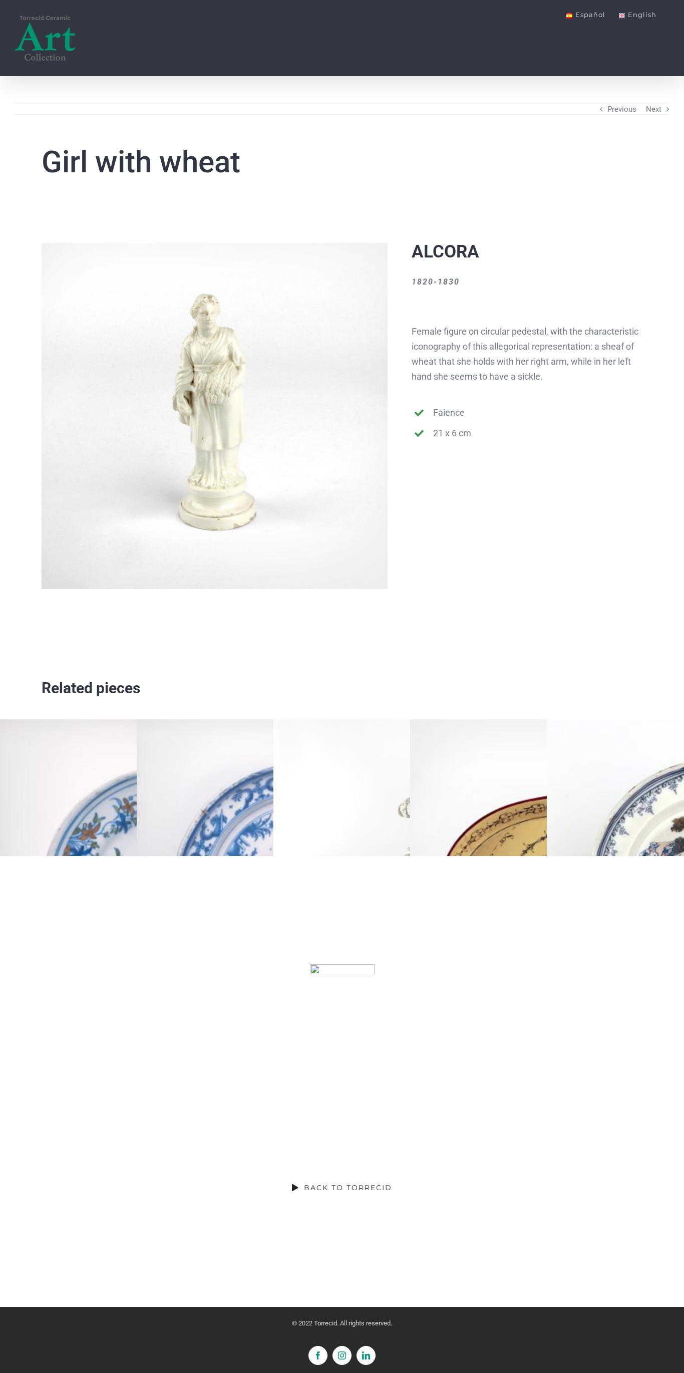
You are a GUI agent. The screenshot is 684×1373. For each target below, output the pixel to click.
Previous (621, 109)
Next (653, 109)
